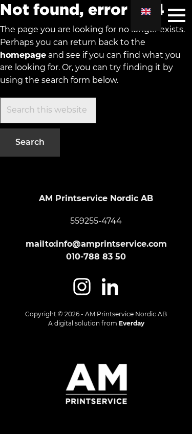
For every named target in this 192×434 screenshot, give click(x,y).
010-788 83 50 (96, 257)
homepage (23, 55)
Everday (131, 323)
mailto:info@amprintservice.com (96, 244)
